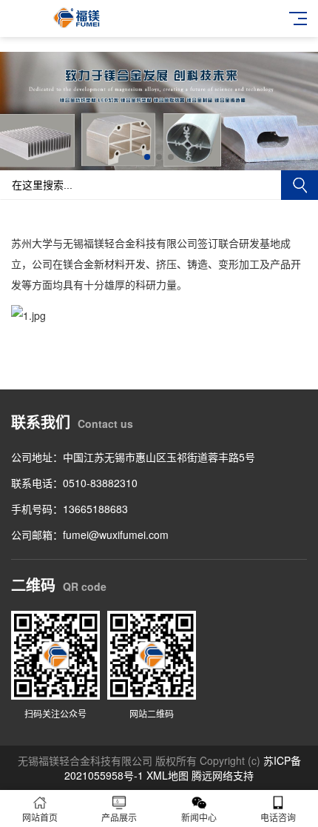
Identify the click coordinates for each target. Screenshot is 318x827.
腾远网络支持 (223, 775)
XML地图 (167, 775)
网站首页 (40, 817)
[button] (147, 157)
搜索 (299, 185)
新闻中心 (199, 817)
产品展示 (119, 817)
